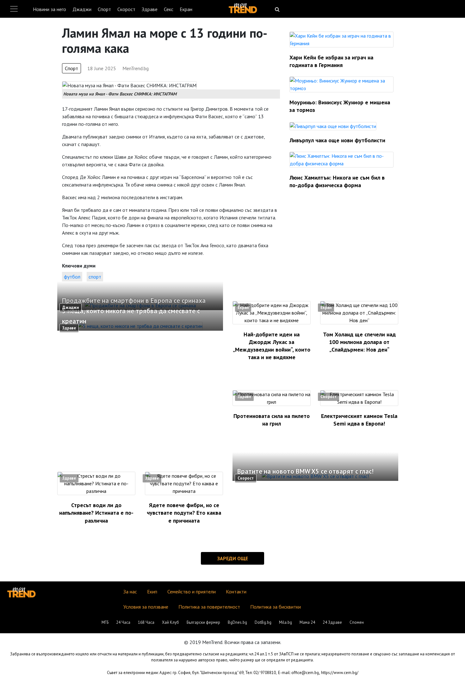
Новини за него (49, 9)
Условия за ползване (145, 607)
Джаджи (81, 9)
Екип (152, 591)
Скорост (126, 9)
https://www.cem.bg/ (339, 672)
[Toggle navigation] (14, 9)
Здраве (150, 9)
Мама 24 (307, 622)
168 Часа (146, 622)
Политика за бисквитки (275, 607)
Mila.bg (285, 622)
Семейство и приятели (191, 591)
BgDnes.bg (237, 622)
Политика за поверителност (209, 607)
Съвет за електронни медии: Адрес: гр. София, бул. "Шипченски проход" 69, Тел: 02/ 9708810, (192, 672)
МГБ (105, 622)
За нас (130, 591)
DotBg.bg (263, 622)
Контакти (236, 591)
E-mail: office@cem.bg (298, 672)
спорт (95, 276)
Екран (186, 9)
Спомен (357, 622)
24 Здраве (332, 622)
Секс (168, 9)
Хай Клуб (170, 622)
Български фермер (203, 622)
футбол (72, 276)
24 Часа (123, 622)
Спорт (104, 9)
